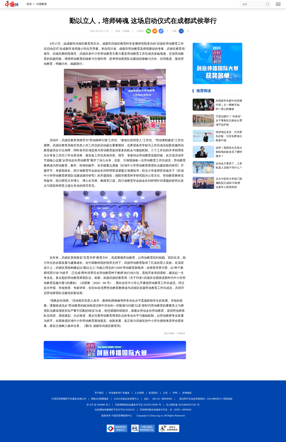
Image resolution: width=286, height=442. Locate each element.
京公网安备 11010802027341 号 (182, 404)
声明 (175, 392)
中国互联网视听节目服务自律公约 (68, 398)
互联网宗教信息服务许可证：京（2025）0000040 (165, 409)
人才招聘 (139, 392)
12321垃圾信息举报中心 (126, 398)
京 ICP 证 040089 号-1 (98, 404)
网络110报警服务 (100, 398)
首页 (29, 4)
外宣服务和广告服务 (119, 392)
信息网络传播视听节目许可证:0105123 (115, 409)
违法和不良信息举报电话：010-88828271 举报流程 (205, 398)
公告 (165, 392)
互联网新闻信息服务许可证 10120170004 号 (138, 404)
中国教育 (41, 4)
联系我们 (153, 392)
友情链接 (186, 392)
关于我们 (99, 392)
